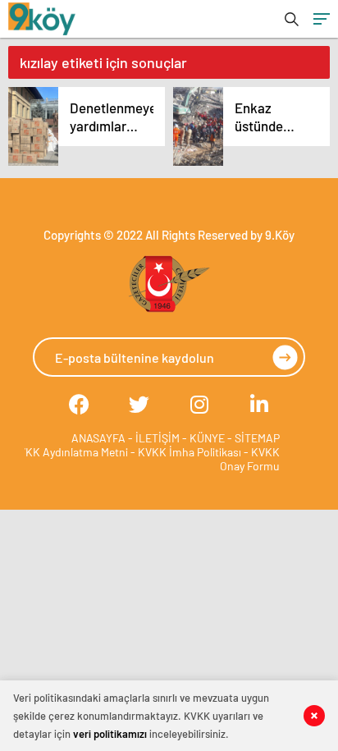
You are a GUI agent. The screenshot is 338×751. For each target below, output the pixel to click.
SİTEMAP (257, 438)
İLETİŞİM (157, 438)
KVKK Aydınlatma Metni (69, 452)
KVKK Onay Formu (250, 459)
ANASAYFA (98, 438)
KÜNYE (207, 438)
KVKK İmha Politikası (189, 452)
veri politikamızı (110, 733)
